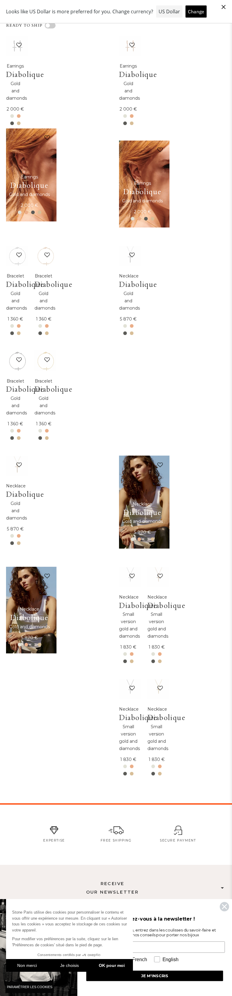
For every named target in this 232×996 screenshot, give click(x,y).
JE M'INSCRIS (155, 975)
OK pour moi (112, 965)
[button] (17, 46)
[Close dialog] (224, 906)
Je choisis (69, 965)
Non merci (27, 965)
